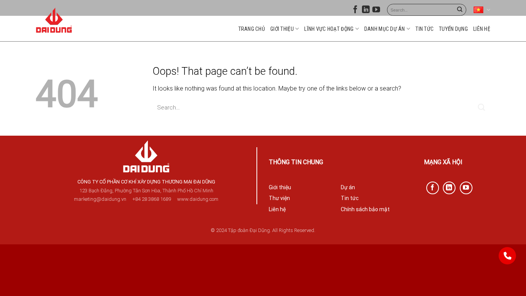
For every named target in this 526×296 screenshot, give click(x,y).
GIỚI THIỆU (282, 29)
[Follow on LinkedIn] (366, 11)
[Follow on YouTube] (376, 11)
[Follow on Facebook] (355, 11)
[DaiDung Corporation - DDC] (54, 20)
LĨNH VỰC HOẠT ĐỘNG (328, 29)
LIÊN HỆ (481, 29)
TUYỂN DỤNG (453, 29)
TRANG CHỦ (251, 29)
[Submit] (459, 9)
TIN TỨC (424, 29)
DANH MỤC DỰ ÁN (384, 29)
